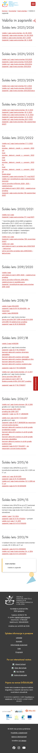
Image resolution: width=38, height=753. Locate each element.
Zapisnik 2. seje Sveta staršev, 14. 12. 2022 (17, 117)
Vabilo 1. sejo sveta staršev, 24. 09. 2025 (17, 33)
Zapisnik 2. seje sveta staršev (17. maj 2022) (18, 176)
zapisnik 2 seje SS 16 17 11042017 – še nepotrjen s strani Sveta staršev (15, 447)
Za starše (12, 11)
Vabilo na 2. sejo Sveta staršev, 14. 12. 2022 (18, 115)
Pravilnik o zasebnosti (19, 733)
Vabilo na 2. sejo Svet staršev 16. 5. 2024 (17, 86)
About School (20, 664)
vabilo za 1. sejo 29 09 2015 (11, 476)
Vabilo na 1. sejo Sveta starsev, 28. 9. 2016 (17, 404)
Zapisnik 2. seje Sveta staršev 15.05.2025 (17, 62)
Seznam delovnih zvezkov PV (13, 362)
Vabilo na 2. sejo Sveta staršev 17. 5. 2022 (17, 143)
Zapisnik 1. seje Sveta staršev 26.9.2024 (16, 66)
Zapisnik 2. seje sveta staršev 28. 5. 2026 (17, 40)
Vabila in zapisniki (14, 567)
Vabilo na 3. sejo (8, 215)
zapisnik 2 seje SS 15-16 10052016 (14, 486)
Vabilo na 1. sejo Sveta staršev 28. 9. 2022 (17, 119)
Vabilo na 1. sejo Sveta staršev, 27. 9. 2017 (17, 372)
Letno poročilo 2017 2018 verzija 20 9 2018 (17, 319)
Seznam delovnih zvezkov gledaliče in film (18, 359)
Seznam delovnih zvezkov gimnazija (15, 357)
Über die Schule (20, 668)
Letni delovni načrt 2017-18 (12, 379)
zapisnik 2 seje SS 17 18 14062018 (14, 368)
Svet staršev (22, 11)
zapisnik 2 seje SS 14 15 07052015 (14, 523)
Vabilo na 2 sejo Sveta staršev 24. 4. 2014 (17, 551)
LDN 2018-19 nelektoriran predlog (14, 322)
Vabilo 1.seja (6, 273)
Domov (5, 11)
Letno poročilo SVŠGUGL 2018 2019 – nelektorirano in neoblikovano (15, 281)
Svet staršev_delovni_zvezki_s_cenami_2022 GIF (18, 148)
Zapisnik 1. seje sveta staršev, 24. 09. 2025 (17, 35)
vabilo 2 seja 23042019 (10, 306)
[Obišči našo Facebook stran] (14, 748)
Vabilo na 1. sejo (8, 244)
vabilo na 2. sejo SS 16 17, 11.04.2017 (14, 418)
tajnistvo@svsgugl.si (22, 617)
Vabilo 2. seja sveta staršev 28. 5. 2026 (16, 38)
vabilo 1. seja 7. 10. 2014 (10, 516)
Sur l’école (20, 671)
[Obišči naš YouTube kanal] (24, 748)
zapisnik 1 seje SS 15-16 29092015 (14, 479)
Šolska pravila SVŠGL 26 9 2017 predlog (16, 381)
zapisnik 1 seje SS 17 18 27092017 (14, 350)
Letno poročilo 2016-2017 (11, 376)
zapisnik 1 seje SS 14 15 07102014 (13, 519)
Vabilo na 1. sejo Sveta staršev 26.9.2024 (17, 64)
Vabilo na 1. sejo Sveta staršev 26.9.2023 (17, 88)
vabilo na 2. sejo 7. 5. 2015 (11, 521)
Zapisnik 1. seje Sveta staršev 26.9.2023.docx (18, 91)
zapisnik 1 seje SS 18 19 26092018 (13, 324)
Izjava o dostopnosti (19, 737)
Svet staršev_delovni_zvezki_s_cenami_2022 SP (18, 169)
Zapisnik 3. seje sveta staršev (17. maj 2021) (18, 217)
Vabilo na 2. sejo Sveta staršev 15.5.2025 (17, 59)
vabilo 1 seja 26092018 (10, 313)
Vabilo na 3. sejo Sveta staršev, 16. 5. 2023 (17, 110)
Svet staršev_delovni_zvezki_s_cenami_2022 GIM (18, 155)
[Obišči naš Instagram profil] (19, 748)
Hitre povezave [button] (36, 384)
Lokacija (19, 638)
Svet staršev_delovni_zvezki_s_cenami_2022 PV (18, 162)
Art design (22, 741)
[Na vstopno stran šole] (4, 4)
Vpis (19, 648)
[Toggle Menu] (33, 4)
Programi (19, 652)
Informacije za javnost (19, 645)
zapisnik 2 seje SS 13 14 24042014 (14, 554)
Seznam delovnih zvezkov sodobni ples (16, 364)
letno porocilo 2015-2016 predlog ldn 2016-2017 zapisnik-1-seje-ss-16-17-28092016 (15, 411)
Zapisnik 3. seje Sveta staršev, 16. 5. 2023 (17, 112)
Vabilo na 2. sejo (8, 237)
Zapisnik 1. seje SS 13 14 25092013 (14, 549)
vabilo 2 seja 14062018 (10, 343)
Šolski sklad (6, 174)
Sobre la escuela (20, 675)
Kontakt (19, 641)
